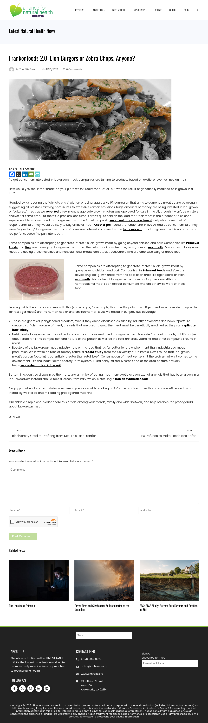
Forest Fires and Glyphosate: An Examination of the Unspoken (101, 607)
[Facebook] (12, 174)
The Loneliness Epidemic (22, 605)
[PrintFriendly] (37, 174)
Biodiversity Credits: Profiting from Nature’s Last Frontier (54, 433)
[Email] (31, 174)
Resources (139, 10)
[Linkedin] (25, 174)
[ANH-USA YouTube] (47, 688)
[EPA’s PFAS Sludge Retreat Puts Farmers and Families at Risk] (169, 580)
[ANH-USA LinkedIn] (38, 688)
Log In (186, 10)
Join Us (172, 10)
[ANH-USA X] (22, 688)
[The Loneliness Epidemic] (38, 580)
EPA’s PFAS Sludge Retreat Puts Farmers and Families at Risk (168, 607)
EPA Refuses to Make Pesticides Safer (168, 433)
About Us (98, 10)
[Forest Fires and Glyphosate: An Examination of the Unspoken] (104, 580)
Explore (79, 10)
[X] (18, 174)
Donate (158, 10)
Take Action (118, 10)
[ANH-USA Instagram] (30, 688)
